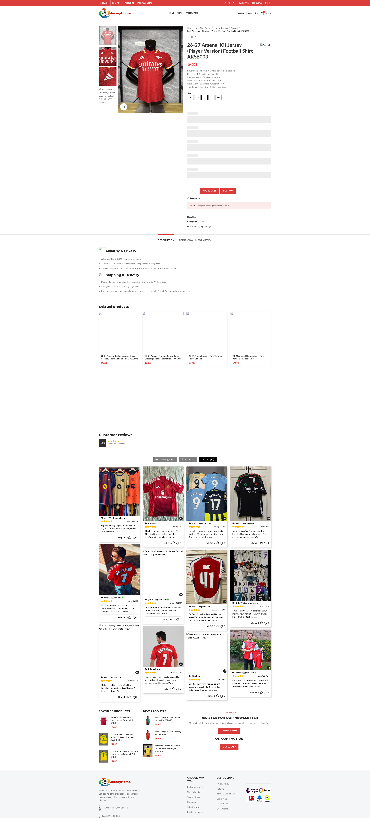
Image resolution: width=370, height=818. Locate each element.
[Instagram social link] (225, 3)
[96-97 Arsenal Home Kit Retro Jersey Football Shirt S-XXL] (103, 722)
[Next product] (196, 37)
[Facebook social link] (221, 3)
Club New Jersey (203, 28)
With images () (166, 459)
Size (189, 93)
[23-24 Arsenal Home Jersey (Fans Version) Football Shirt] (250, 332)
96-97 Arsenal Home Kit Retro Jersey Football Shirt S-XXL (123, 720)
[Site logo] (115, 13)
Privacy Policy (223, 783)
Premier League (221, 28)
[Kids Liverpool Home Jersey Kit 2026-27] (147, 735)
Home (190, 28)
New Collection (194, 792)
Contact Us (192, 802)
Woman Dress (193, 797)
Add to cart (209, 191)
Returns (220, 789)
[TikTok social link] (233, 3)
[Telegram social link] (209, 227)
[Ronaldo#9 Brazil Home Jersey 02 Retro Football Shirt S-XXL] (103, 739)
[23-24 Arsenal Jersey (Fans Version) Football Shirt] (206, 332)
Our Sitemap (222, 808)
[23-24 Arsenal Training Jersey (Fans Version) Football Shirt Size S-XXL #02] (119, 332)
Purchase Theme (195, 812)
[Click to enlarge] (123, 106)
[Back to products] (192, 37)
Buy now (228, 191)
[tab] (166, 238)
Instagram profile (195, 787)
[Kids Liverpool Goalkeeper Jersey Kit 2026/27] (147, 721)
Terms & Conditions (226, 793)
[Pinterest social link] (202, 227)
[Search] (257, 13)
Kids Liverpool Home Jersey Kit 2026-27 (168, 733)
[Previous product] (189, 37)
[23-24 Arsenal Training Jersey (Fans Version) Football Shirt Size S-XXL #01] (163, 332)
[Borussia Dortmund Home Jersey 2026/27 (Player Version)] (147, 750)
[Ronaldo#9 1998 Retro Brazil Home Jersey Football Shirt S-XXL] (103, 756)
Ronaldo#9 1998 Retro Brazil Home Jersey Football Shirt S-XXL (124, 754)
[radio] (191, 97)
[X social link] (198, 227)
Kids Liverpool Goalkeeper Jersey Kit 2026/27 (167, 719)
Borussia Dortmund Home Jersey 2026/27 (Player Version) (167, 748)
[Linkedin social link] (206, 227)
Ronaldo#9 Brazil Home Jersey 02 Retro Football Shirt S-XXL (122, 737)
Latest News (193, 807)
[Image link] (115, 781)
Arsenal (234, 28)
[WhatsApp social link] (229, 3)
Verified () (189, 459)
